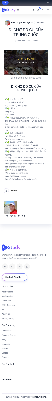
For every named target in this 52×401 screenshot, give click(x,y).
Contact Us (6, 330)
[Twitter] (12, 266)
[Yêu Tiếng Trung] (9, 10)
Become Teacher (9, 335)
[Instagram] (27, 266)
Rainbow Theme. (39, 397)
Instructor (6, 344)
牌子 (22, 99)
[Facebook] (5, 266)
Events (5, 348)
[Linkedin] (20, 266)
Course (5, 353)
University (6, 300)
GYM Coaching (8, 305)
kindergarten (7, 296)
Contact (5, 357)
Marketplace (7, 292)
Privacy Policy (8, 318)
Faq (3, 309)
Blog (4, 339)
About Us (6, 314)
